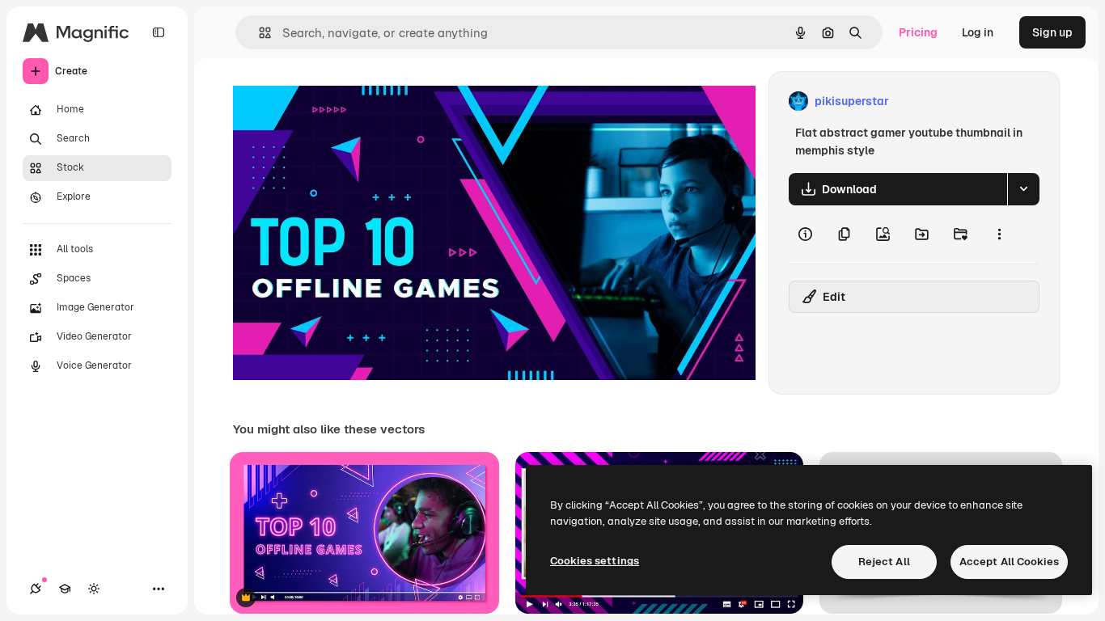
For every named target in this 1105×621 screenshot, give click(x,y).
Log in (977, 32)
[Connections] (36, 589)
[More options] (999, 234)
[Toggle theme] (94, 589)
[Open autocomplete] (258, 33)
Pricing (918, 32)
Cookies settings (594, 561)
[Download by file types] (1023, 189)
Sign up (1052, 32)
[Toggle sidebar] (158, 32)
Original (336, 101)
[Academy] (65, 589)
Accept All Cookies (1009, 561)
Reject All (884, 561)
